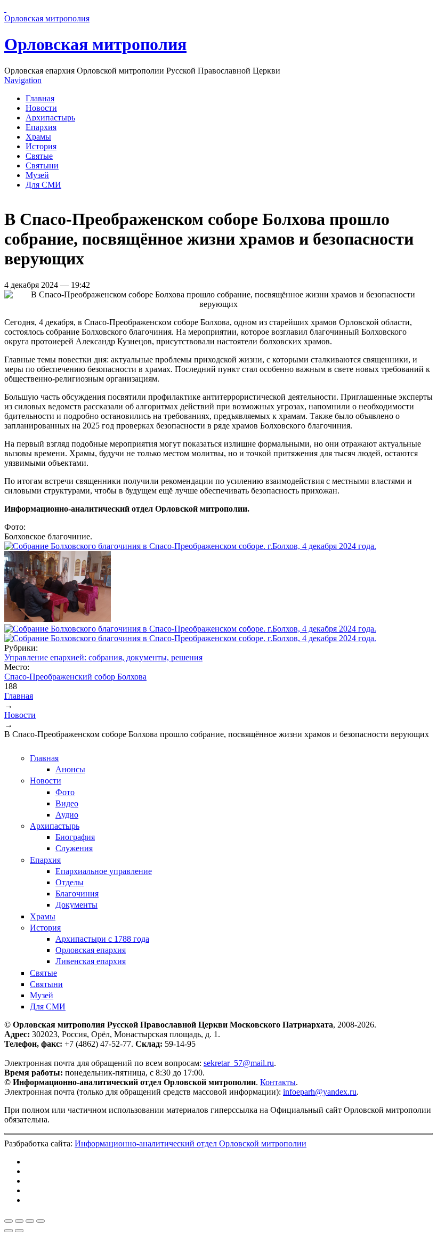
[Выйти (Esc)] (8, 1221)
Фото (65, 792)
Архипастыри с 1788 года (102, 938)
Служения (74, 848)
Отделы (69, 882)
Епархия (41, 127)
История (41, 146)
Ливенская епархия (90, 961)
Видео (66, 803)
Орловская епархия (90, 950)
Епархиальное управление (103, 871)
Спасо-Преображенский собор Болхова (75, 676)
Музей (37, 175)
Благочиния (77, 893)
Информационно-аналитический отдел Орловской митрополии (190, 1143)
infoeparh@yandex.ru (320, 1091)
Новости (41, 107)
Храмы (38, 136)
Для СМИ (43, 184)
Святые (39, 155)
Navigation (23, 80)
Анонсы (70, 769)
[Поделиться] (19, 1221)
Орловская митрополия (95, 44)
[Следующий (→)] (19, 1230)
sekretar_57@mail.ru (239, 1063)
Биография (75, 837)
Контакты (278, 1082)
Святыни (42, 165)
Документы (76, 904)
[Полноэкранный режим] (30, 1221)
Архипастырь (50, 117)
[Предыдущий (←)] (8, 1230)
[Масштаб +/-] (40, 1221)
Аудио (66, 814)
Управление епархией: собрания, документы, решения (103, 657)
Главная (40, 98)
